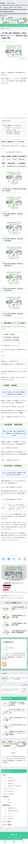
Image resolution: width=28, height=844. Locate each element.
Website (4, 666)
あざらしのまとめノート (18, 595)
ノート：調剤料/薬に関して (10, 808)
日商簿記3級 (5, 796)
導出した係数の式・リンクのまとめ (12, 125)
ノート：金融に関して (9, 783)
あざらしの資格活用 (8, 794)
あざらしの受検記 (7, 824)
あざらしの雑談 (6, 821)
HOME (14, 834)
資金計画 (21, 598)
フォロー (14, 842)
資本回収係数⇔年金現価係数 (12, 133)
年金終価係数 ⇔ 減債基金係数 (13, 131)
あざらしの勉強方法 (8, 791)
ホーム (5, 842)
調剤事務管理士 (6, 805)
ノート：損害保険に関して (10, 780)
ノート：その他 (7, 802)
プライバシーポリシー (13, 836)
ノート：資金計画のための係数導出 (12, 785)
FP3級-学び (9, 598)
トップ (23, 842)
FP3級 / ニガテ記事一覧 (15, 25)
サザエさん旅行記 (5, 25)
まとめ (15, 598)
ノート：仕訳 (7, 799)
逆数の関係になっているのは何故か (13, 127)
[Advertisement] (14, 65)
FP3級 (9, 595)
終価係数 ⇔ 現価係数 (11, 130)
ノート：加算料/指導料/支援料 (11, 810)
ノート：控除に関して (9, 777)
